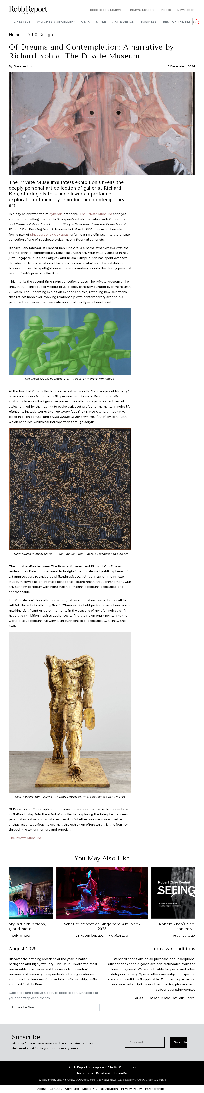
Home (14, 34)
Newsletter (185, 10)
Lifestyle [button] (22, 21)
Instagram (85, 1073)
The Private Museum (96, 214)
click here (186, 998)
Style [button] (101, 21)
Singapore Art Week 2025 (49, 234)
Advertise (72, 1089)
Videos (166, 10)
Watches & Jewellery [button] (56, 21)
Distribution (109, 1089)
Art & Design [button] (123, 21)
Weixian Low (23, 66)
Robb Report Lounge (106, 10)
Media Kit (89, 1089)
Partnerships (155, 1089)
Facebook (103, 1073)
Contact (56, 1089)
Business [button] (149, 21)
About (41, 1089)
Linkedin (120, 1073)
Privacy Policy (131, 1089)
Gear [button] (85, 21)
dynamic (56, 214)
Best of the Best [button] (178, 21)
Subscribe (180, 1042)
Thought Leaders (141, 10)
